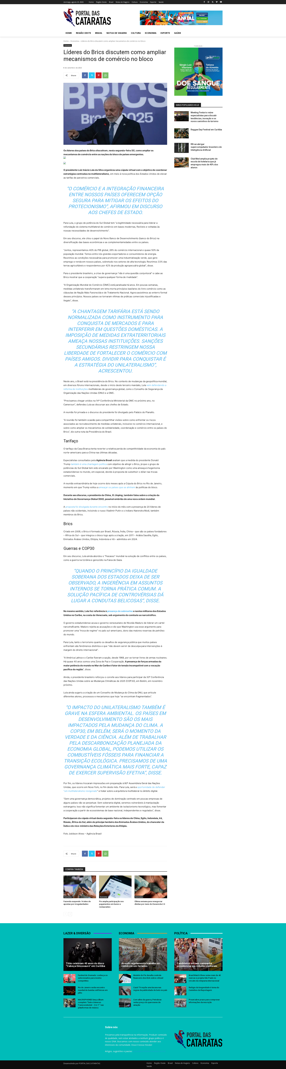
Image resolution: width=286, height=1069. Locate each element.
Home (66, 41)
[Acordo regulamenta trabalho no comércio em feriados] (143, 954)
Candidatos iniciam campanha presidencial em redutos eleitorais (197, 965)
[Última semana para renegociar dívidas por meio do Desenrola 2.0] (151, 886)
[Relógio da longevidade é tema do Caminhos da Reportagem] (180, 990)
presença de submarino (120, 611)
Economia (75, 41)
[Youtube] (221, 2)
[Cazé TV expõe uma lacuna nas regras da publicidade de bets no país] (125, 990)
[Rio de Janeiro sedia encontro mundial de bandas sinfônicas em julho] (69, 990)
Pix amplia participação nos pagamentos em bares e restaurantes (111, 904)
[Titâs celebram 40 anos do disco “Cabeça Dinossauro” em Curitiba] (87, 954)
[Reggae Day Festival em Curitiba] (181, 133)
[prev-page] (65, 914)
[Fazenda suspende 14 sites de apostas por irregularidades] (79, 886)
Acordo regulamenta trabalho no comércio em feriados (140, 965)
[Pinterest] (99, 75)
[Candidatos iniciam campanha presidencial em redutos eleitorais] (198, 954)
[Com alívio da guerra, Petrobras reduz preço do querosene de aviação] (125, 1002)
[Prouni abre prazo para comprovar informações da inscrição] (180, 1002)
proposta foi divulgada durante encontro (87, 506)
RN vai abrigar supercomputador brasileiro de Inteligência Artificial (206, 147)
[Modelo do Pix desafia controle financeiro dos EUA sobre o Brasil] (125, 978)
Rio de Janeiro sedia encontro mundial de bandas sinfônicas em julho (93, 990)
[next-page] (70, 914)
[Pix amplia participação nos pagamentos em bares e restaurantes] (115, 886)
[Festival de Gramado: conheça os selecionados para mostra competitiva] (69, 978)
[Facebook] (204, 2)
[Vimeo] (216, 2)
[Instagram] (208, 2)
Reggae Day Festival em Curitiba (206, 129)
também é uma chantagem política (89, 464)
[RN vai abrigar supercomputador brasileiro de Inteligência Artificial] (181, 148)
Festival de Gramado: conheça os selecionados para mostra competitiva (93, 978)
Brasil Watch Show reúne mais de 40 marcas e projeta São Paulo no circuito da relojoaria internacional (205, 978)
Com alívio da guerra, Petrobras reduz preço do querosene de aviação (147, 1002)
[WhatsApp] (105, 75)
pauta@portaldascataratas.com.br (149, 1051)
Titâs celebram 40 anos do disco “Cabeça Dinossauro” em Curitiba (85, 965)
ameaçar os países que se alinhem (117, 487)
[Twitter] (212, 2)
